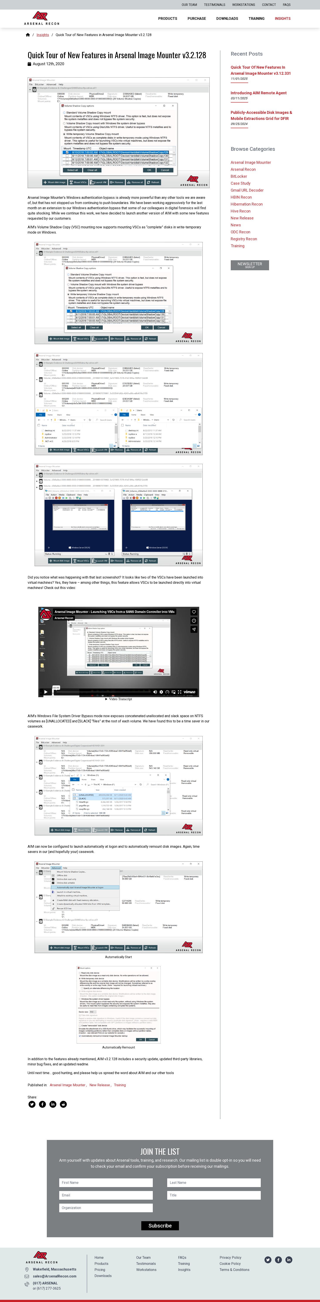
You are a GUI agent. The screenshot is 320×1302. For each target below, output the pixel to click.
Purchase (197, 19)
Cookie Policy (230, 1264)
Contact (269, 5)
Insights (283, 19)
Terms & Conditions (234, 1270)
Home (99, 1258)
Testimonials (214, 5)
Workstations (243, 5)
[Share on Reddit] (63, 1104)
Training (256, 19)
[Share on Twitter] (32, 1104)
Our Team (189, 5)
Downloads (227, 19)
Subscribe (160, 1226)
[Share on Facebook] (42, 1104)
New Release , (100, 1085)
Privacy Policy (230, 1258)
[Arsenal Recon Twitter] (268, 1259)
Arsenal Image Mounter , (69, 1085)
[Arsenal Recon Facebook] (278, 1259)
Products (167, 19)
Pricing (99, 1270)
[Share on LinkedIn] (53, 1104)
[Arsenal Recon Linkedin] (289, 1259)
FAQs (287, 5)
